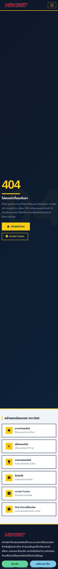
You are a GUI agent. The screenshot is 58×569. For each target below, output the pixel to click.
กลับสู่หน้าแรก (18, 226)
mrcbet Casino (16, 236)
